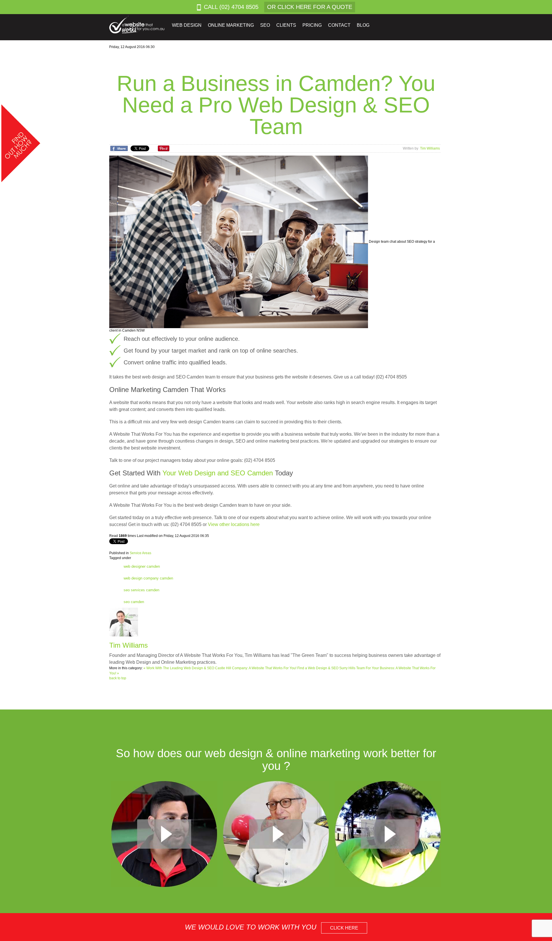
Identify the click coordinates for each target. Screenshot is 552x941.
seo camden (134, 602)
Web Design (187, 25)
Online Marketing (231, 25)
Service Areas (140, 553)
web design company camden (148, 578)
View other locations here (234, 524)
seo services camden (141, 590)
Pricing (312, 25)
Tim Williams (430, 148)
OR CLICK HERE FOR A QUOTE (309, 7)
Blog (363, 25)
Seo (265, 25)
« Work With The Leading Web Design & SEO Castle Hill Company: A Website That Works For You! (220, 668)
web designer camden (142, 566)
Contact (339, 25)
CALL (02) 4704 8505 (231, 7)
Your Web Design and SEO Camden (217, 473)
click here (344, 927)
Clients (286, 25)
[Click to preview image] (239, 242)
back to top (117, 678)
